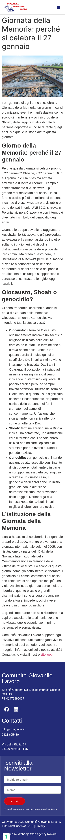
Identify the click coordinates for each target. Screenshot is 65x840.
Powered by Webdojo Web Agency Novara (29, 834)
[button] (58, 7)
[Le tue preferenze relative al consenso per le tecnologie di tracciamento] (6, 836)
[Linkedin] (16, 709)
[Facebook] (6, 709)
